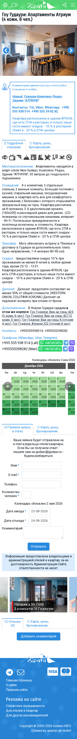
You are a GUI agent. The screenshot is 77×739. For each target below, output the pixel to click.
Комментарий (12, 530)
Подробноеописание (14, 145)
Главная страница (19, 680)
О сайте (11, 685)
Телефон (11, 484)
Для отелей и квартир (22, 710)
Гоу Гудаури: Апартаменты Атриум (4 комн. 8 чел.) (36, 17)
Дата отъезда (15, 521)
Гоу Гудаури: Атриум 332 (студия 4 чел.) (41, 324)
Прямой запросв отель (19, 429)
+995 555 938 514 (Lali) (20, 343)
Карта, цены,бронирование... (40, 145)
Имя (15, 465)
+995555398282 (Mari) (20, 349)
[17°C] (4, 5)
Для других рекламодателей (27, 715)
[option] (38, 50)
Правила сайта (16, 690)
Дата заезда (16, 511)
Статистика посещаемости (25, 706)
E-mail (13, 475)
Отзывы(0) (14, 623)
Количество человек (11, 494)
